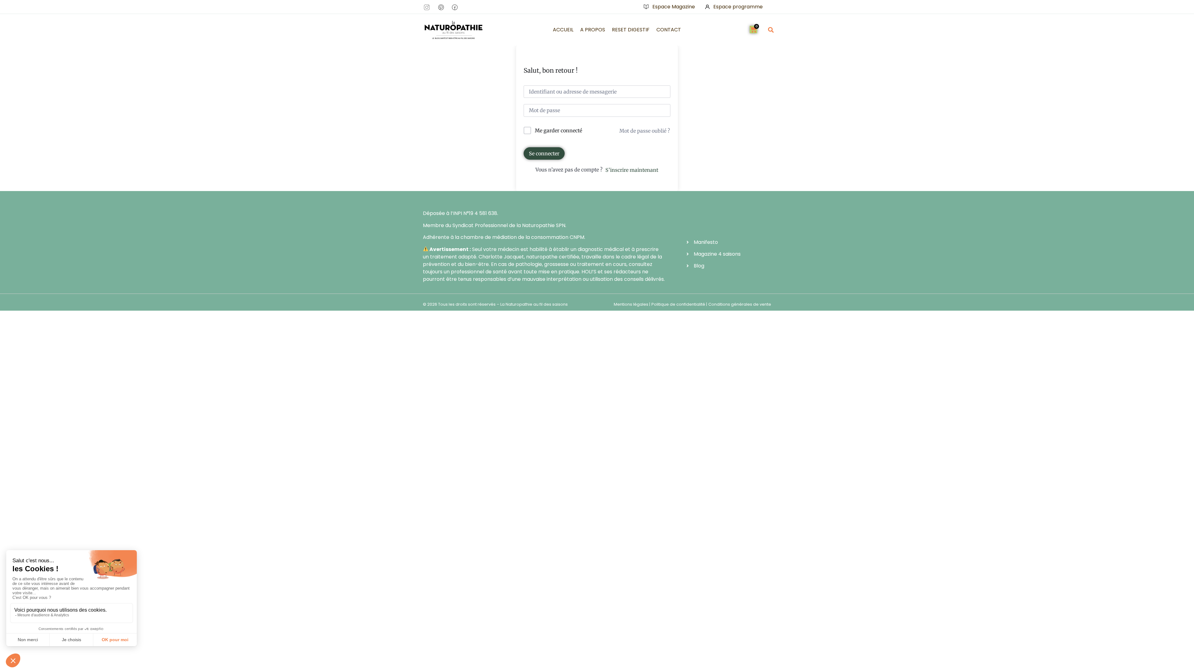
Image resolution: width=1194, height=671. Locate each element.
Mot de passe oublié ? (644, 131)
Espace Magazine (673, 6)
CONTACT (668, 29)
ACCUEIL (563, 29)
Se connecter (544, 153)
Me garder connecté (558, 130)
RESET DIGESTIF (631, 29)
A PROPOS (592, 29)
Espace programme (738, 6)
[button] (771, 30)
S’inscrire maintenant (631, 170)
